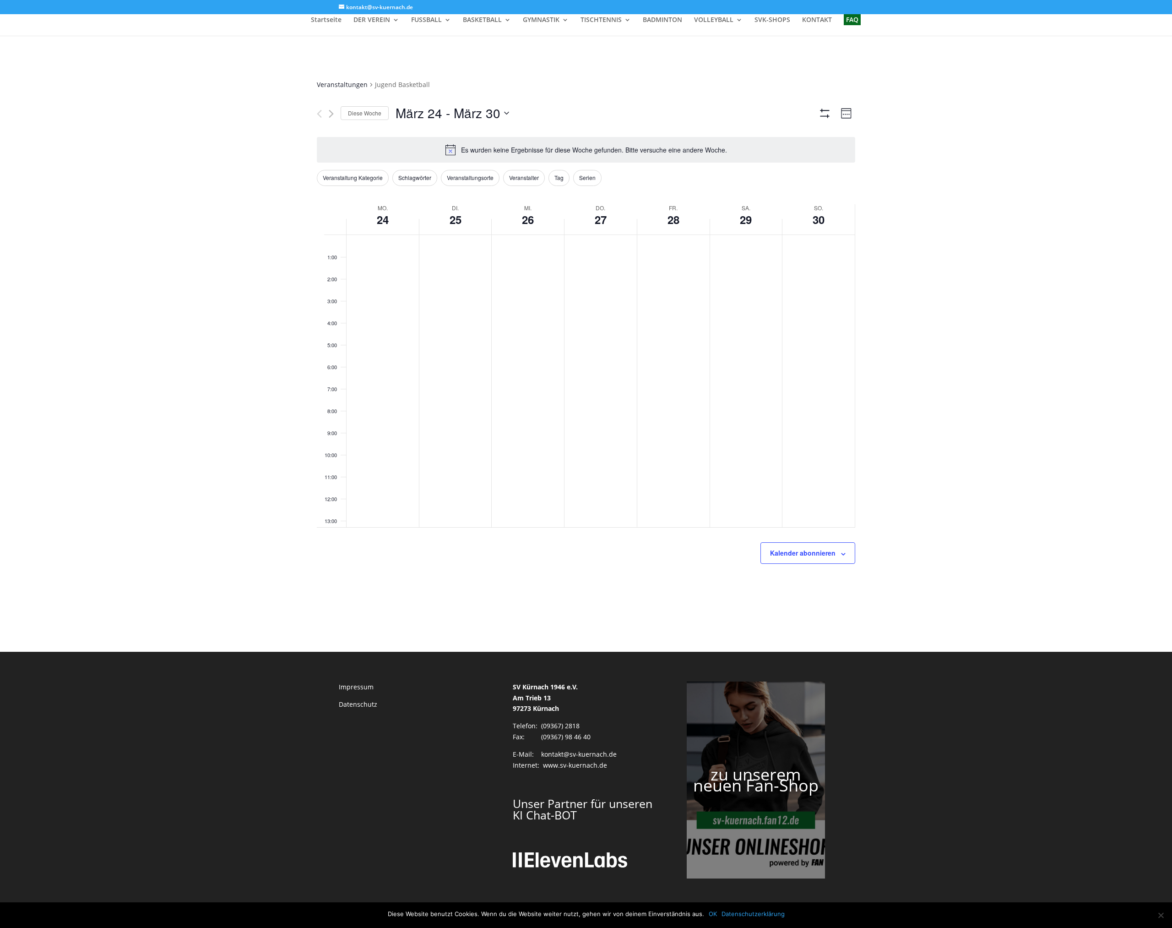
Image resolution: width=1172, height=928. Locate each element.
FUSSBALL (426, 20)
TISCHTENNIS (601, 20)
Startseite (326, 20)
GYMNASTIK (541, 20)
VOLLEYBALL (713, 20)
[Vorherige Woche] (319, 113)
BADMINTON (662, 20)
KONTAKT (817, 20)
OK (713, 913)
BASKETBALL (482, 20)
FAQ (852, 19)
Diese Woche (364, 113)
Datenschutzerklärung (753, 913)
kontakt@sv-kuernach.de (579, 754)
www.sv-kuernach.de (575, 765)
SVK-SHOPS (772, 20)
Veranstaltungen (342, 84)
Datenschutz (358, 704)
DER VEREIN (371, 20)
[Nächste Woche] (331, 113)
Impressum (356, 686)
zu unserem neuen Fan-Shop (756, 780)
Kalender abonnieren (803, 552)
